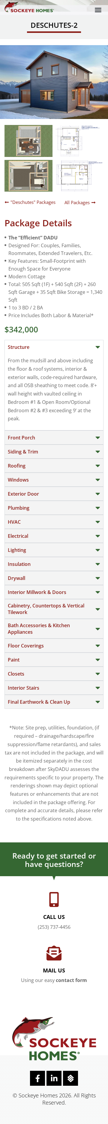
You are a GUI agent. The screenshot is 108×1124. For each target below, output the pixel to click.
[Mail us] (54, 953)
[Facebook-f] (37, 1078)
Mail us (54, 970)
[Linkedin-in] (54, 1078)
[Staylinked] (70, 1078)
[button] (98, 9)
